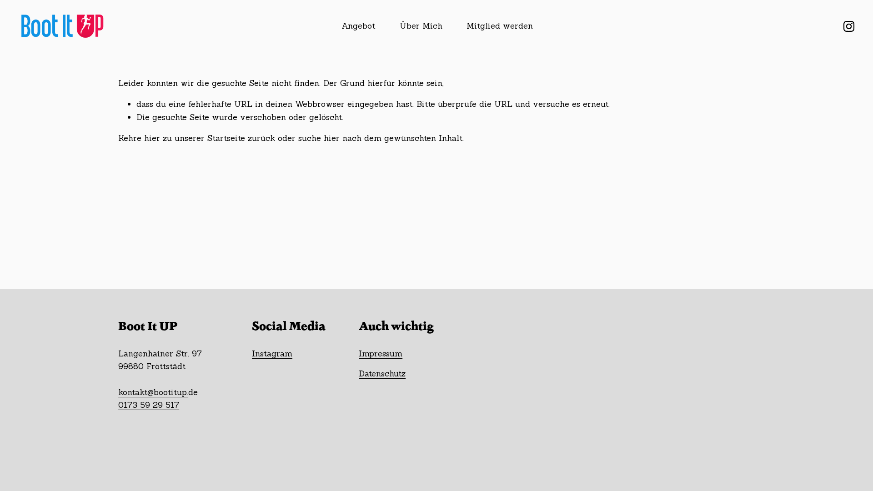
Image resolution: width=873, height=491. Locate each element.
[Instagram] (849, 26)
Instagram (272, 353)
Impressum (380, 353)
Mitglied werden (500, 25)
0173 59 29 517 (148, 405)
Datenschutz (382, 373)
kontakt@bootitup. (153, 392)
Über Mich (421, 25)
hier (152, 138)
